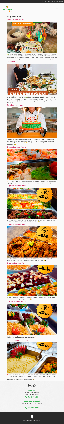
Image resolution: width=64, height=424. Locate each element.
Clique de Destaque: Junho (16, 224)
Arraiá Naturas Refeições (16, 20)
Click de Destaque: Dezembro (17, 340)
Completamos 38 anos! (15, 105)
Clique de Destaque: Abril (16, 263)
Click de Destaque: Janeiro (16, 301)
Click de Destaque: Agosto (16, 147)
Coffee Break (11, 61)
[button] (57, 9)
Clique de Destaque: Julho (16, 185)
